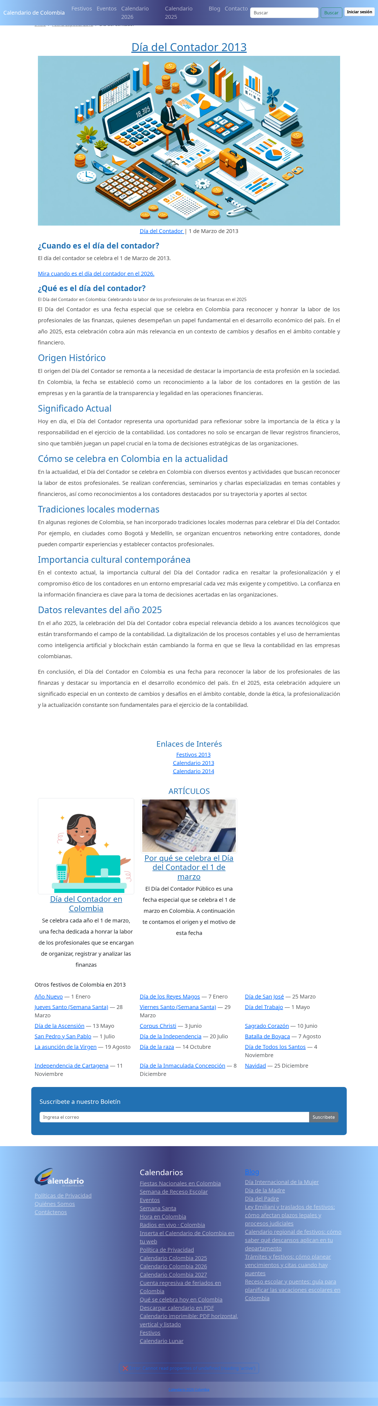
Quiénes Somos (55, 1204)
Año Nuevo (49, 996)
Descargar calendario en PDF (177, 1307)
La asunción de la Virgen (66, 1046)
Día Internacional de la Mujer (282, 1182)
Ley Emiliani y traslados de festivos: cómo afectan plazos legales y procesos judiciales (290, 1215)
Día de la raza (157, 1046)
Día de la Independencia (170, 1036)
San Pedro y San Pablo (63, 1036)
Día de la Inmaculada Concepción (182, 1065)
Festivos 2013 (193, 754)
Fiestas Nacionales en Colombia (180, 1183)
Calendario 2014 (193, 771)
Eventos (107, 8)
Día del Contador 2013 (189, 46)
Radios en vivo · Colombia (172, 1225)
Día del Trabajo (264, 1007)
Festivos (81, 8)
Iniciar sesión (359, 11)
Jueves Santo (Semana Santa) (71, 1007)
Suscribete (324, 1117)
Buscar (331, 13)
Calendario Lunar (161, 1341)
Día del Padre (262, 1198)
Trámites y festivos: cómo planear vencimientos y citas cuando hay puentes (288, 1265)
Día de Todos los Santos (275, 1046)
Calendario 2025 (179, 12)
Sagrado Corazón (267, 1025)
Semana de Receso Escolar (174, 1191)
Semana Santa (158, 1208)
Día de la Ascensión (59, 1025)
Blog (214, 8)
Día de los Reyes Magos (170, 996)
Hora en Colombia (163, 1216)
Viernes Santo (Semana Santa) (178, 1007)
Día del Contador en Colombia (86, 903)
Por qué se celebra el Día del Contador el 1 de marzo (189, 867)
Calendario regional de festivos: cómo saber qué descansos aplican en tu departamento (293, 1240)
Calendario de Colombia (34, 12)
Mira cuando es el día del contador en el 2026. (96, 273)
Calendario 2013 (193, 763)
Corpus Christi (158, 1025)
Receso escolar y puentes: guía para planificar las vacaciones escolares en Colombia (292, 1290)
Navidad (255, 1065)
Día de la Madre (265, 1190)
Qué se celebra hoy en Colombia (181, 1299)
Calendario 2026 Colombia (189, 1389)
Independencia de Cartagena (71, 1065)
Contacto (236, 8)
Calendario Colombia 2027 (173, 1274)
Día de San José (264, 996)
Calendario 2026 (135, 12)
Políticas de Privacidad (63, 1195)
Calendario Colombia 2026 (173, 1266)
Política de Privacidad (167, 1249)
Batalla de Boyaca (267, 1036)
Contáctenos (51, 1212)
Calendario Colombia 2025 (173, 1258)
